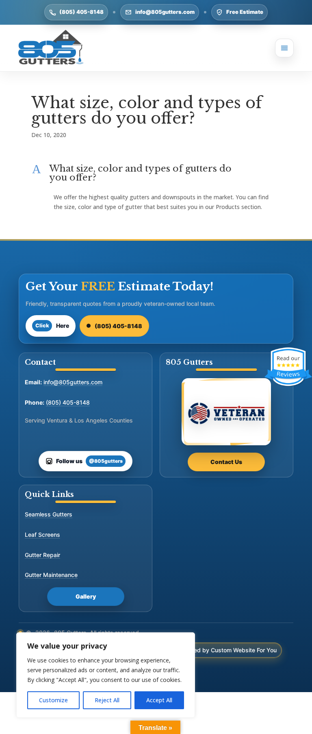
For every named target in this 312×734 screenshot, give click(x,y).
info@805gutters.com (165, 12)
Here (52, 325)
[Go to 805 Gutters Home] (50, 48)
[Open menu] (284, 48)
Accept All (159, 700)
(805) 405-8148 (81, 12)
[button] (156, 175)
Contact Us (226, 461)
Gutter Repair (42, 554)
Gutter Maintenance (51, 574)
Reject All (107, 700)
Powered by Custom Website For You (227, 650)
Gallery (86, 596)
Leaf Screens (42, 534)
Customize (53, 700)
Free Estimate (244, 12)
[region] (105, 675)
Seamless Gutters (48, 514)
